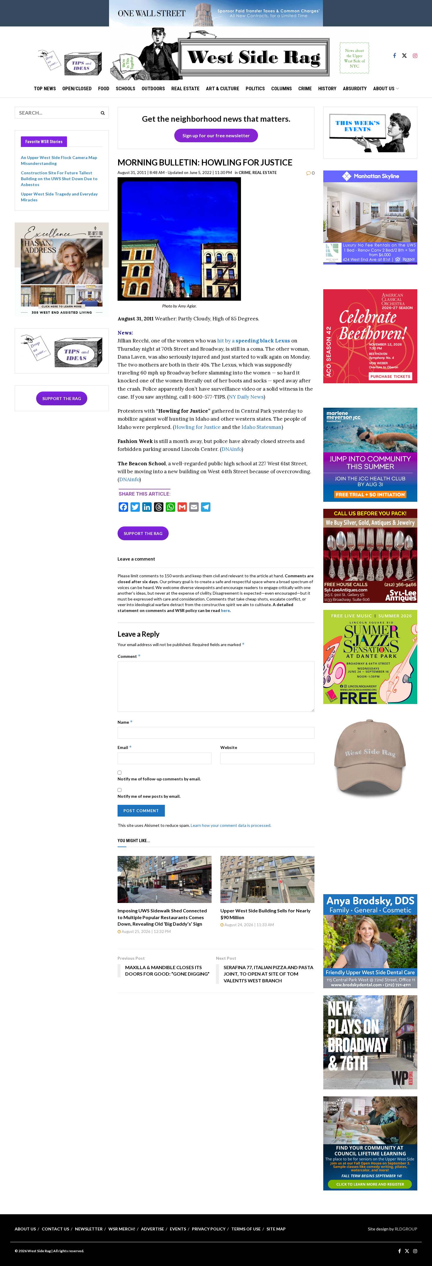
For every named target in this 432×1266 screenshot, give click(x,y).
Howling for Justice (198, 427)
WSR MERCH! (121, 1228)
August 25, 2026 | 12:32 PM (146, 931)
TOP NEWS (45, 88)
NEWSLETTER (89, 1228)
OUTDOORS (153, 88)
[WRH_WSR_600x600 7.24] (370, 217)
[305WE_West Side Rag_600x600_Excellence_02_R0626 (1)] (62, 268)
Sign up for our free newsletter (216, 135)
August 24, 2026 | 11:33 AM (249, 924)
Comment (129, 656)
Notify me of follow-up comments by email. (159, 778)
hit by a (253, 340)
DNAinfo (232, 449)
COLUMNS (281, 88)
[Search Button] (103, 112)
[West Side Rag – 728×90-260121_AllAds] (216, 12)
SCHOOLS (125, 88)
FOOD (103, 88)
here (225, 610)
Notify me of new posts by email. (149, 796)
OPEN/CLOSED (77, 88)
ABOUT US (383, 88)
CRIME (305, 88)
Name (125, 722)
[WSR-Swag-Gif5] (370, 757)
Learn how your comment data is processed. (231, 825)
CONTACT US (55, 1228)
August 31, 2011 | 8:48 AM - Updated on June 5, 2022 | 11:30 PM (175, 172)
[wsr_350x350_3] (370, 335)
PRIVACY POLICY (208, 1228)
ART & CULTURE (222, 88)
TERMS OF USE (246, 1228)
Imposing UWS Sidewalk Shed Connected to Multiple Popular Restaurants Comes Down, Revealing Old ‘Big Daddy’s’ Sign (162, 917)
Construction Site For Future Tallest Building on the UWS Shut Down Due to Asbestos (59, 178)
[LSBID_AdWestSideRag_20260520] (370, 656)
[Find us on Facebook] (394, 53)
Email (125, 747)
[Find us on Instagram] (415, 53)
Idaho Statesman (262, 427)
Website (228, 747)
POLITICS (255, 88)
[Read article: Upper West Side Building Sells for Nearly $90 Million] (267, 879)
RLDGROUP (406, 1228)
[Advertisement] (370, 849)
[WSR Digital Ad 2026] (370, 555)
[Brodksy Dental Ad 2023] (370, 940)
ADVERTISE (152, 1228)
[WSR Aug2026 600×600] (370, 454)
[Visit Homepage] (239, 53)
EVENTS (178, 1228)
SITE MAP (276, 1228)
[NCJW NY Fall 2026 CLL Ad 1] (370, 1142)
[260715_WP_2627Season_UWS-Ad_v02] (370, 1041)
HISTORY (327, 88)
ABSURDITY (355, 88)
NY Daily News (246, 397)
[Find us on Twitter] (404, 53)
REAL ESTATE (185, 88)
